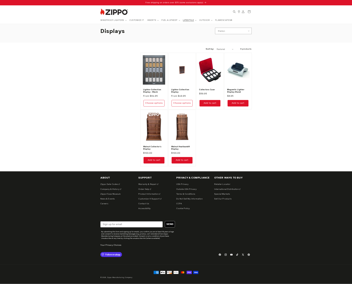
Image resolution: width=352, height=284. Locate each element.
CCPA (179, 204)
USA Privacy (182, 184)
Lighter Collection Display (180, 91)
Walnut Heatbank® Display (180, 148)
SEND (169, 224)
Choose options (154, 103)
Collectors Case (207, 90)
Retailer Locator (222, 184)
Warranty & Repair (147, 184)
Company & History (110, 189)
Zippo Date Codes (109, 184)
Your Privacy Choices (110, 245)
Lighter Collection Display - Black (152, 91)
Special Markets (222, 194)
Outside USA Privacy (186, 189)
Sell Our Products (223, 199)
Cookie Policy (183, 208)
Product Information (148, 194)
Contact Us (143, 204)
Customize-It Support (149, 199)
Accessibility (144, 208)
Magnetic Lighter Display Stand (235, 91)
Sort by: (210, 49)
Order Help (144, 189)
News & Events (107, 199)
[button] (113, 20)
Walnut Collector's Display (152, 148)
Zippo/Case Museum (110, 194)
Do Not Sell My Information (189, 199)
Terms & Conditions (185, 194)
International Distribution (226, 189)
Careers (104, 204)
